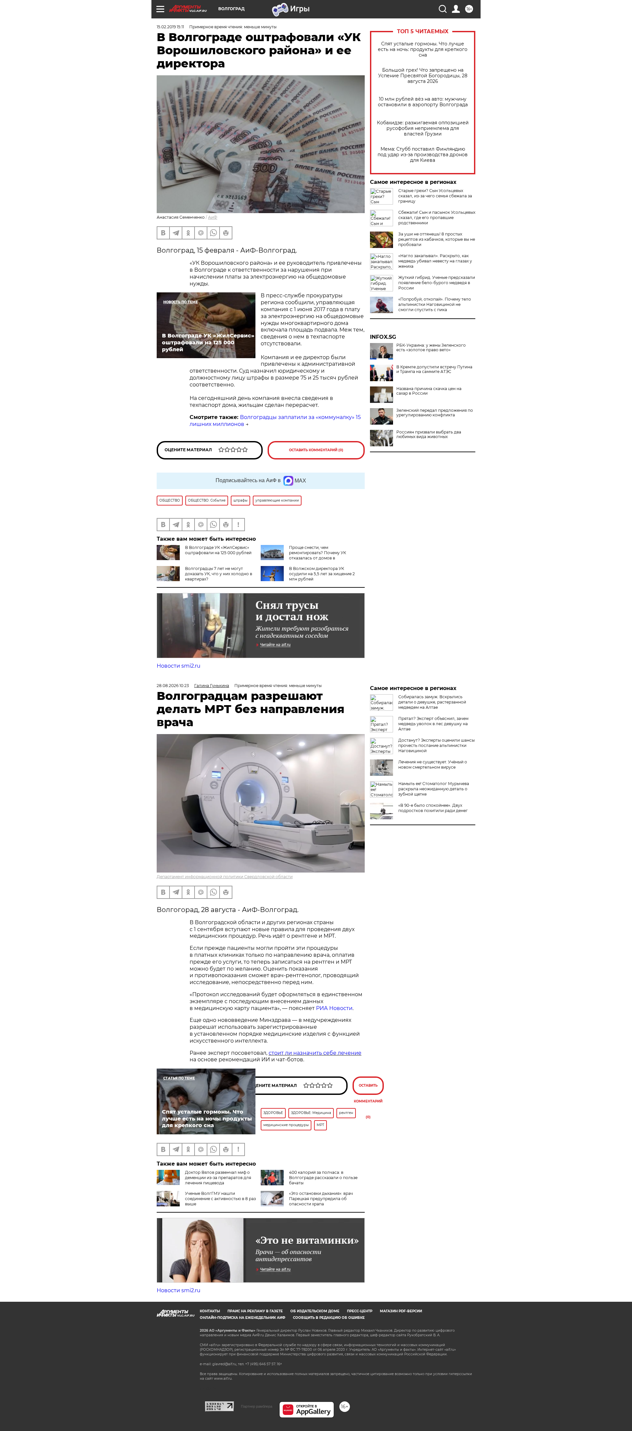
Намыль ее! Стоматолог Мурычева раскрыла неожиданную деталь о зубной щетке (433, 789)
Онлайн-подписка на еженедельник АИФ (242, 1318)
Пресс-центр (359, 1311)
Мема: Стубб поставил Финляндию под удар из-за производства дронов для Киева (423, 154)
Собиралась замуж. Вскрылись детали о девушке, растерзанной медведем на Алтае (432, 702)
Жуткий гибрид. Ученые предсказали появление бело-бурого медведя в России (436, 282)
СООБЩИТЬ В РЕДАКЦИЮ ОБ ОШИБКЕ (329, 1318)
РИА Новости (334, 1008)
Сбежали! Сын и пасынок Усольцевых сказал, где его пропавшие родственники (436, 217)
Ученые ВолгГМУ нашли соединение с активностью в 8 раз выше (220, 1198)
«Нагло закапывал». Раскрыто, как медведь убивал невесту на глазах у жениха (435, 261)
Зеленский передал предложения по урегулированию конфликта (434, 412)
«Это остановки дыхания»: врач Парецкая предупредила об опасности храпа (321, 1198)
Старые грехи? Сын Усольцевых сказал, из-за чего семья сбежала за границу (435, 196)
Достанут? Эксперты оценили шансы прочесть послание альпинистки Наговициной (436, 745)
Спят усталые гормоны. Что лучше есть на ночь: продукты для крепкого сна (422, 49)
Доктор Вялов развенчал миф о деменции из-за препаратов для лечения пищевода (218, 1177)
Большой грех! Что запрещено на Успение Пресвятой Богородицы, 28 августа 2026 (422, 75)
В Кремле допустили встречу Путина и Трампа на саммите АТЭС (434, 369)
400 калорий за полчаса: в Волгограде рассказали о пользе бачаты (323, 1177)
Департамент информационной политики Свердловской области (225, 876)
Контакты (210, 1311)
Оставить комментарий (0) (316, 450)
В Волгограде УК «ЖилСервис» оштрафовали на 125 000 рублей (218, 550)
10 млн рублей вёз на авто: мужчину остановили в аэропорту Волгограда (423, 102)
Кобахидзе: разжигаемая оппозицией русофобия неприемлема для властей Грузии (423, 128)
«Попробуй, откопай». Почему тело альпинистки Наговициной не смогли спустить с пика (434, 304)
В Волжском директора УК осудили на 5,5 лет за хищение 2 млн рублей (322, 573)
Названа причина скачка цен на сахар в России (428, 391)
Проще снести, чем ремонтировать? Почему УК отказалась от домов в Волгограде (303, 555)
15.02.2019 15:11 (170, 26)
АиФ (212, 217)
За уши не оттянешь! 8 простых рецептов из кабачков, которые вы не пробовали (436, 239)
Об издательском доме (314, 1311)
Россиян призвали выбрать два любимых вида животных (428, 434)
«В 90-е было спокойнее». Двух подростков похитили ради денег (433, 808)
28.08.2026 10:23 (173, 685)
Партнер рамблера (256, 1406)
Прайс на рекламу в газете (255, 1311)
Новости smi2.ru (178, 666)
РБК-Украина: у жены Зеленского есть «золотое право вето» (431, 347)
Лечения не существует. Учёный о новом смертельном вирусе (432, 764)
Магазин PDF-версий (401, 1311)
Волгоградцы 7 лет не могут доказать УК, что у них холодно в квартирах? (218, 573)
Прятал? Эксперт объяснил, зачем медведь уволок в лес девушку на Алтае (433, 723)
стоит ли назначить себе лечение (315, 1053)
